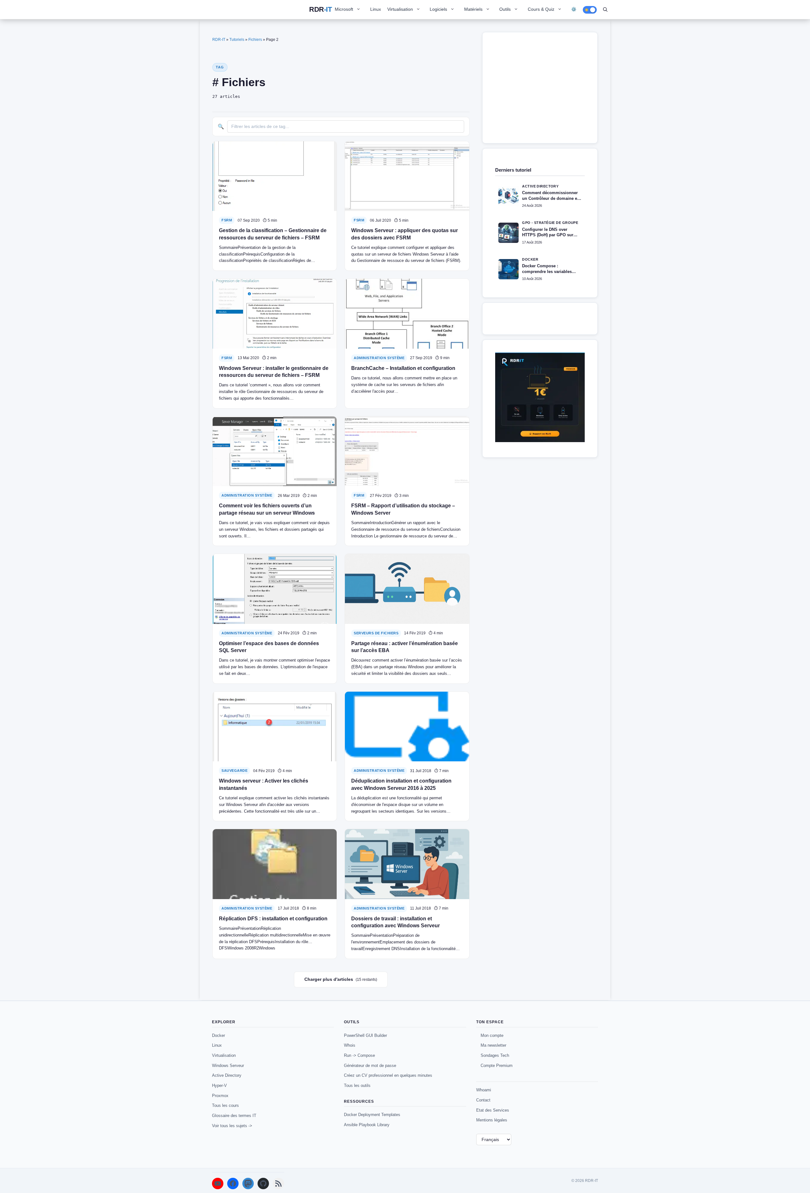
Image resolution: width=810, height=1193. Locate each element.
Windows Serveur (228, 1065)
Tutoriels (236, 39)
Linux (375, 9)
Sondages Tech (495, 1055)
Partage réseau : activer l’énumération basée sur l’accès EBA (404, 647)
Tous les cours (225, 1105)
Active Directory (226, 1075)
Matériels (473, 9)
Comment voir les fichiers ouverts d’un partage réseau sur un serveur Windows (267, 509)
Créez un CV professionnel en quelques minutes (388, 1075)
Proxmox (220, 1095)
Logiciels (438, 9)
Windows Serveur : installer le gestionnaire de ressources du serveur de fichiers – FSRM (273, 371)
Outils (505, 9)
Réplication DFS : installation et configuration (273, 918)
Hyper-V (219, 1085)
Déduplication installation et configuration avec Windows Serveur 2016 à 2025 (401, 784)
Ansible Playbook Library (366, 1124)
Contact (483, 1100)
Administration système (379, 358)
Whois (349, 1045)
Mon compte (492, 1035)
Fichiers (255, 39)
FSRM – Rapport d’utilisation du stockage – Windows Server (403, 509)
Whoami (483, 1090)
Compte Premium (497, 1065)
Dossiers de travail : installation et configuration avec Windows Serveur (395, 922)
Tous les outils (357, 1085)
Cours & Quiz (541, 9)
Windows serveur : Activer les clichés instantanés (263, 784)
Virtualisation (400, 9)
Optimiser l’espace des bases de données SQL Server (269, 647)
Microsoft (344, 9)
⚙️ (573, 9)
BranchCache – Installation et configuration (403, 368)
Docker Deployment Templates (372, 1114)
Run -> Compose (359, 1055)
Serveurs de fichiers (376, 633)
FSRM (226, 220)
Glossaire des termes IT (234, 1115)
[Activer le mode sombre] (590, 10)
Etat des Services (492, 1110)
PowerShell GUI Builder (365, 1035)
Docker (218, 1035)
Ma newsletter (493, 1045)
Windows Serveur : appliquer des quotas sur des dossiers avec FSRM (404, 234)
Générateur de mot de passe (370, 1065)
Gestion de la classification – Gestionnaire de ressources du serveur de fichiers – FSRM (273, 234)
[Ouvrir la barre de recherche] (605, 9)
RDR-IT (320, 9)
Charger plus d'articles (340, 979)
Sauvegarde (234, 770)
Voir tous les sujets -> (232, 1125)
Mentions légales (491, 1120)
